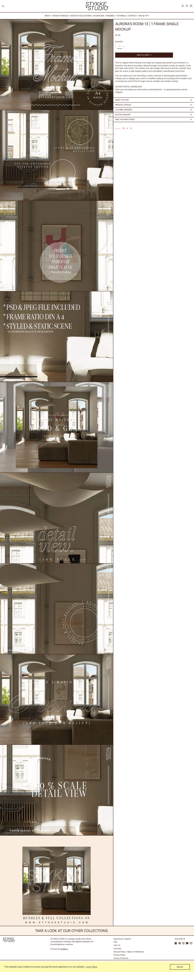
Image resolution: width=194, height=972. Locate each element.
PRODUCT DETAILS (123, 105)
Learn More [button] (91, 967)
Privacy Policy (119, 955)
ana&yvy (64, 949)
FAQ (115, 942)
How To (116, 945)
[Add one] (123, 46)
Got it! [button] (180, 967)
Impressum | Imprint (122, 939)
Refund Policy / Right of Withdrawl (128, 952)
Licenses (117, 948)
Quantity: (119, 41)
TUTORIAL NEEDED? (123, 109)
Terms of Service (120, 958)
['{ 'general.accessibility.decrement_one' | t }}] (116, 46)
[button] (187, 6)
